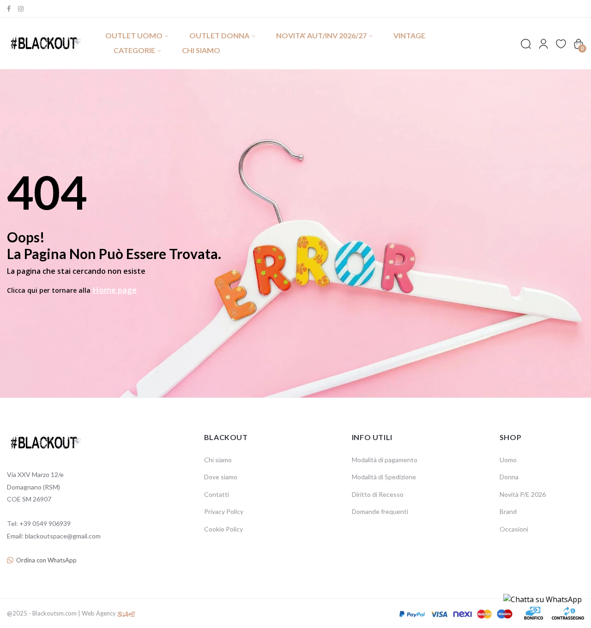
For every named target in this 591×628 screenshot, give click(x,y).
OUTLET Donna (219, 35)
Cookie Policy (223, 529)
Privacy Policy (223, 511)
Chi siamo (201, 50)
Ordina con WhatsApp (46, 560)
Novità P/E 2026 (523, 494)
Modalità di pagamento (384, 460)
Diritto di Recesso (378, 494)
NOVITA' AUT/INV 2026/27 (321, 35)
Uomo (508, 460)
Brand (508, 511)
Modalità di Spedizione (384, 477)
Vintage (409, 35)
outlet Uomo (134, 35)
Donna (509, 477)
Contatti (216, 494)
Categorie (134, 50)
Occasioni (514, 529)
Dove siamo (220, 477)
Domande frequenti (380, 511)
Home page (114, 289)
